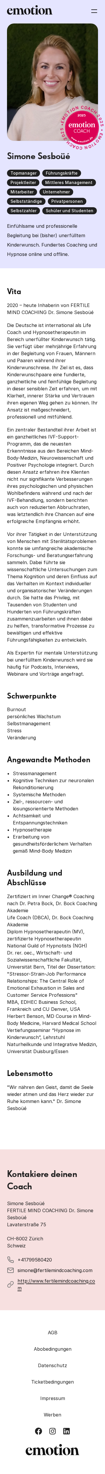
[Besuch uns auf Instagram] (52, 1431)
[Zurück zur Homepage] (29, 11)
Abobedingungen (52, 1349)
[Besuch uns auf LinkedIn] (66, 1431)
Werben (52, 1415)
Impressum (52, 1398)
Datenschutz (52, 1365)
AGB (52, 1332)
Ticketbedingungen (52, 1382)
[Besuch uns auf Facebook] (38, 1431)
